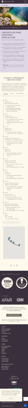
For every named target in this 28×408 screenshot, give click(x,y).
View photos (20, 23)
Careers (4, 332)
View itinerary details (11, 222)
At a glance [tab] (5, 93)
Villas (3, 350)
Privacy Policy (5, 368)
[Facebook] (13, 378)
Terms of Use (5, 369)
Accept (11, 398)
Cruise (3, 352)
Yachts (3, 349)
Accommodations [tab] (20, 93)
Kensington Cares (6, 333)
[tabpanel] (14, 177)
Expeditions (5, 347)
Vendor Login (5, 361)
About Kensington (6, 329)
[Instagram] (10, 378)
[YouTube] (18, 378)
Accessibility (5, 341)
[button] (19, 245)
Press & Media (5, 330)
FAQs (3, 338)
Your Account (5, 358)
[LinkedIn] (15, 378)
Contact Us (4, 339)
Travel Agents (5, 360)
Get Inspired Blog (6, 346)
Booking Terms (5, 366)
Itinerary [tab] (12, 93)
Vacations (4, 353)
